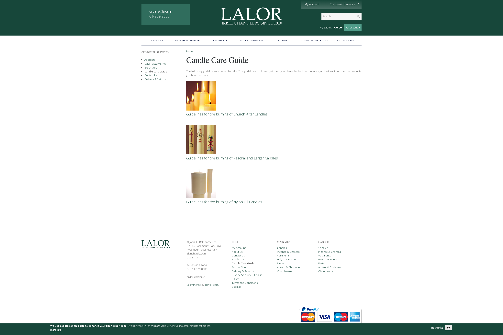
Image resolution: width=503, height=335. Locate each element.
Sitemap (236, 286)
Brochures (150, 67)
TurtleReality (212, 284)
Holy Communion (251, 40)
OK (448, 327)
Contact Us (150, 75)
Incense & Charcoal (188, 40)
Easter (282, 40)
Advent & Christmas (314, 40)
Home (189, 51)
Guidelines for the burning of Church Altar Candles (227, 114)
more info (55, 329)
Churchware (345, 40)
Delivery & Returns (155, 79)
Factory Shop (239, 267)
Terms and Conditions (245, 283)
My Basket (325, 27)
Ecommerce (194, 284)
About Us (149, 59)
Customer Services (340, 4)
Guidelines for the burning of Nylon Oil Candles (224, 202)
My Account (312, 4)
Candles (157, 40)
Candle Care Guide (155, 71)
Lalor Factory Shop (155, 63)
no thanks (437, 327)
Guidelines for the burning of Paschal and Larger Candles (232, 158)
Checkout (352, 27)
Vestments (220, 40)
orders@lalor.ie (160, 11)
